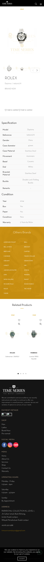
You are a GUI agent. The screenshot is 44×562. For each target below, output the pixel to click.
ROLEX (12, 353)
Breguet (27, 246)
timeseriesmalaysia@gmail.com (13, 530)
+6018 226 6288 (7, 525)
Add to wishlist (26, 110)
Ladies (4, 427)
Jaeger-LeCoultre (10, 270)
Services (5, 462)
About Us (5, 459)
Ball (25, 242)
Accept (22, 558)
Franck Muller (29, 256)
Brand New (6, 431)
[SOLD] (12, 331)
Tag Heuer (27, 288)
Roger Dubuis (29, 284)
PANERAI (34, 353)
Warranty (5, 471)
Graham (6, 260)
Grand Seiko (28, 260)
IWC (25, 265)
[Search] (36, 4)
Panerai (27, 274)
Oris (5, 274)
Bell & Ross (8, 246)
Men (3, 424)
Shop (4, 465)
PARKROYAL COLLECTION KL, (15, 511)
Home (4, 456)
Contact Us (6, 468)
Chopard (7, 256)
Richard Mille (9, 284)
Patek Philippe (8, 279)
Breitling (7, 251)
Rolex (6, 288)
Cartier (27, 251)
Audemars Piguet (10, 242)
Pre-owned (6, 434)
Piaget (26, 279)
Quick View (19, 324)
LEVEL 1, (31, 511)
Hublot (6, 265)
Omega (26, 270)
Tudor (6, 293)
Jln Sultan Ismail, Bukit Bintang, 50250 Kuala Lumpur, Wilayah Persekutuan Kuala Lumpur (15, 517)
